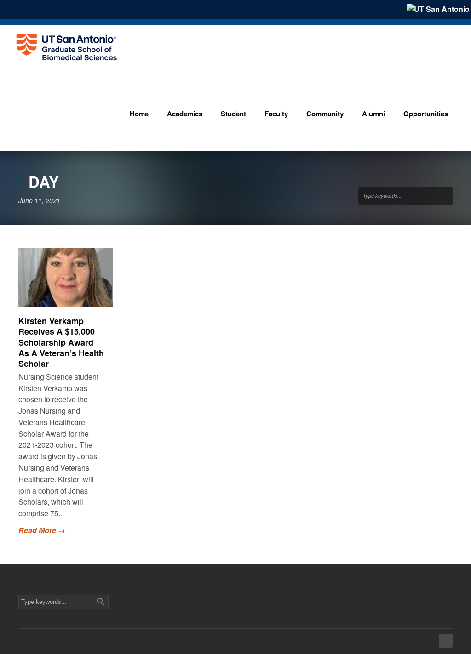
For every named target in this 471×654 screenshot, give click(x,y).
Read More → (41, 530)
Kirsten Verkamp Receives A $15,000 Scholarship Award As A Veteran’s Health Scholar (61, 342)
